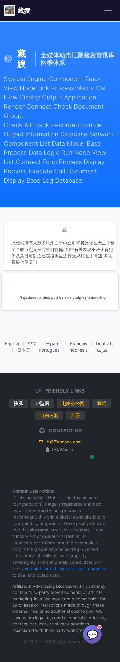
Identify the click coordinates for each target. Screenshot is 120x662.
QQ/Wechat (63, 449)
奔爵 (75, 415)
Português (49, 350)
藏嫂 (24, 10)
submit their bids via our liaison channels (65, 568)
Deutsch (104, 343)
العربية (103, 350)
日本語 (23, 350)
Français (78, 343)
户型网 (42, 403)
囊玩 (101, 403)
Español (53, 343)
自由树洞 (49, 415)
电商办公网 (73, 403)
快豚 (18, 403)
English (12, 343)
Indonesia (78, 350)
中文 (32, 343)
